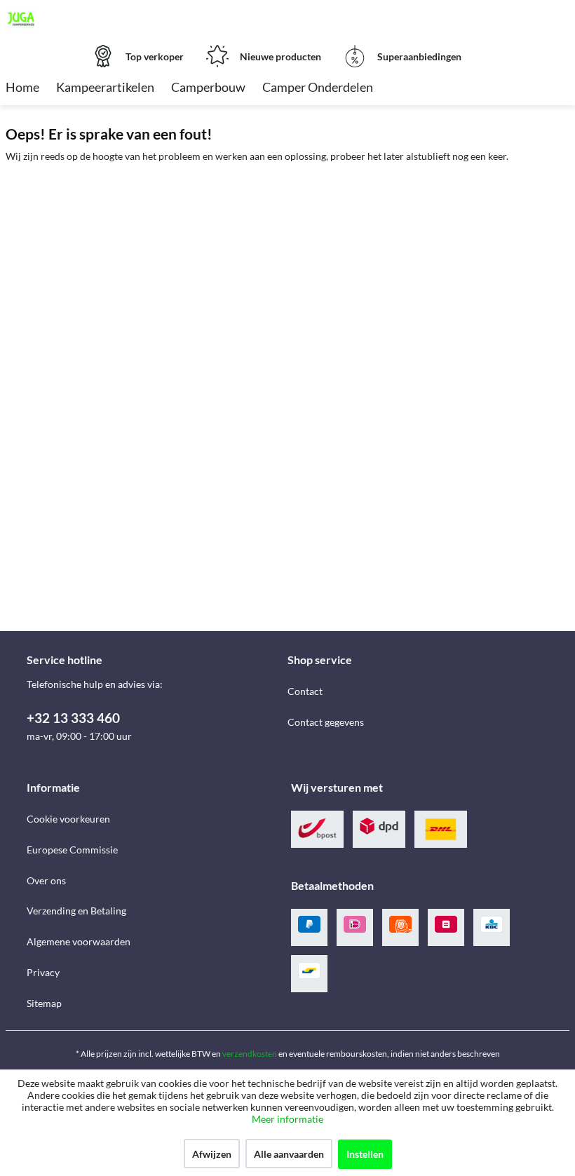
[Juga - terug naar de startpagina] (21, 20)
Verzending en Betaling (76, 911)
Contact (305, 691)
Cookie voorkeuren (68, 819)
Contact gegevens (326, 722)
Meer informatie (287, 1119)
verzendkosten (249, 1053)
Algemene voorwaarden (78, 941)
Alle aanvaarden (289, 1154)
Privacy (43, 972)
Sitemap (44, 1003)
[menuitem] (22, 88)
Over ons (46, 880)
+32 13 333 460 (73, 718)
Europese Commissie (72, 850)
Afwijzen (211, 1154)
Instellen (365, 1154)
